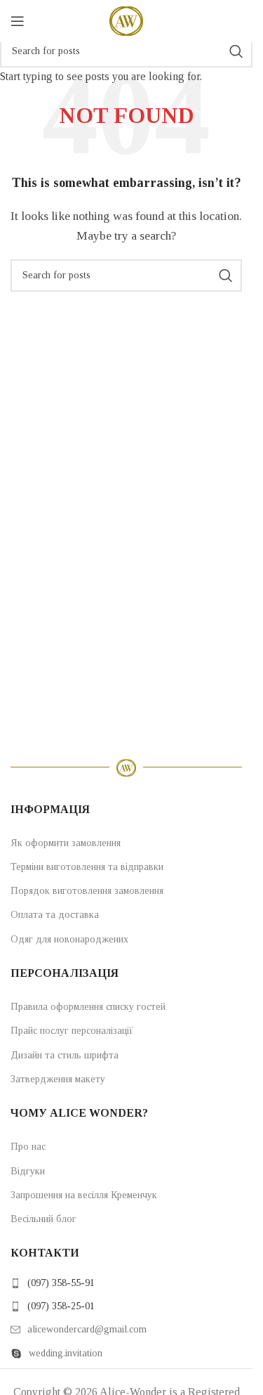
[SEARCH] (236, 51)
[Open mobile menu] (18, 21)
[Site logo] (126, 20)
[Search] (242, 21)
